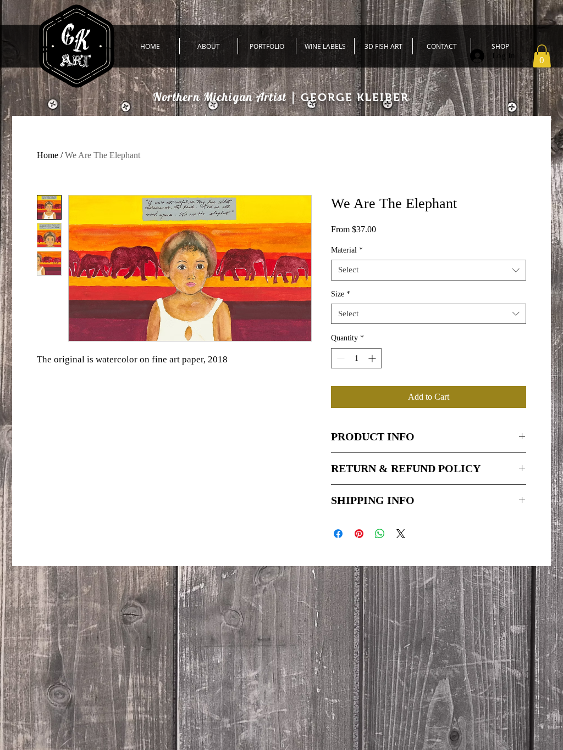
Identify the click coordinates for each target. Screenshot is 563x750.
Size (340, 294)
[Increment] (373, 358)
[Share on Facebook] (338, 533)
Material (347, 250)
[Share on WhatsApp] (380, 533)
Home (47, 155)
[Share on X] (400, 533)
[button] (541, 56)
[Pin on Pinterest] (359, 533)
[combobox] (428, 270)
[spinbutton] (356, 358)
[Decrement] (339, 358)
